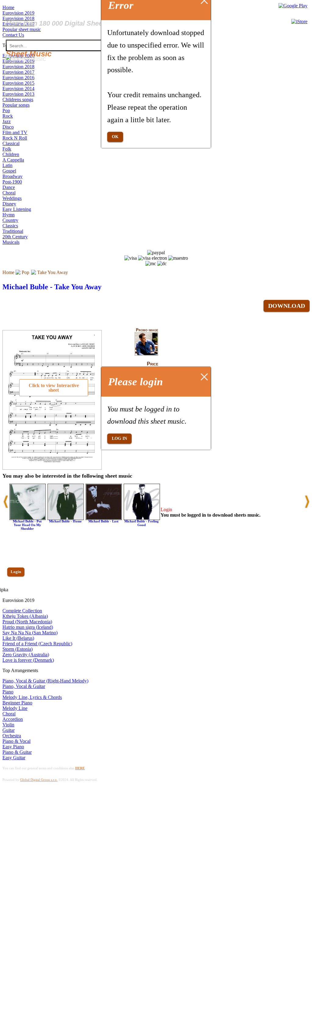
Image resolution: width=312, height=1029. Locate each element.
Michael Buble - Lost (103, 521)
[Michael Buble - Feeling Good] (142, 518)
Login (16, 571)
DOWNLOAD (286, 305)
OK (115, 136)
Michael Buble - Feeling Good (141, 523)
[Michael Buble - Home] (66, 518)
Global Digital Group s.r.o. (39, 780)
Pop (25, 272)
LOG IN (119, 438)
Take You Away (52, 272)
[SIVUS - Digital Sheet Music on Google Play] (292, 5)
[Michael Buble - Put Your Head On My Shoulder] (27, 518)
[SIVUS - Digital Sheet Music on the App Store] (299, 21)
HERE (80, 768)
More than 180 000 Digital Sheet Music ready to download (95, 23)
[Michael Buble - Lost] (104, 518)
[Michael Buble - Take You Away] (146, 354)
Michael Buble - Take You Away (51, 287)
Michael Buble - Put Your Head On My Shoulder (27, 524)
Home (8, 272)
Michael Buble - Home (65, 521)
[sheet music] (26, 58)
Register (17, 589)
